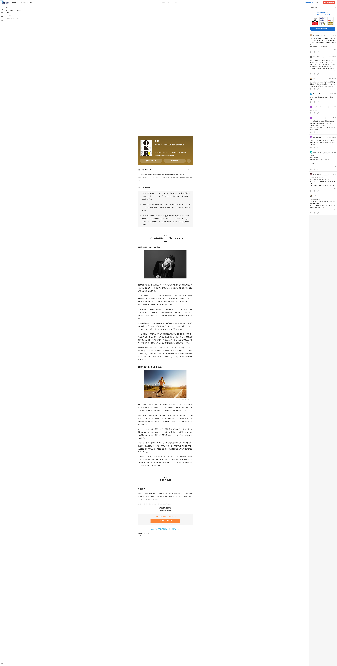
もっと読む (333, 49)
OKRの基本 (8, 15)
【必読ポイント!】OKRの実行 (13, 18)
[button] (323, 43)
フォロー (324, 35)
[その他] (189, 161)
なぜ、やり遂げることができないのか (13, 11)
